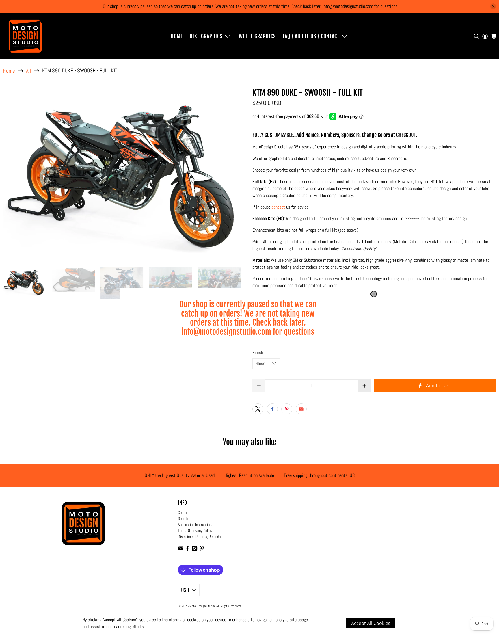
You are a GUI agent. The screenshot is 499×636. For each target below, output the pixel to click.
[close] (374, 294)
